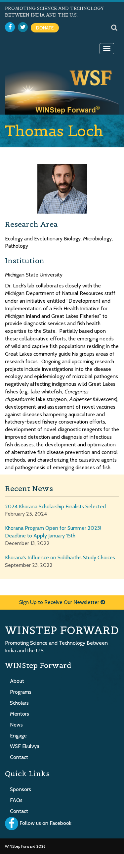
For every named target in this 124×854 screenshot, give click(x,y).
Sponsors (20, 789)
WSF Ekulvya (24, 746)
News (16, 725)
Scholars (19, 703)
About (17, 681)
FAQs (16, 800)
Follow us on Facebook (45, 823)
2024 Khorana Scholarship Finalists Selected (55, 506)
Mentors (19, 714)
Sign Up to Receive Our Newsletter (60, 602)
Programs (20, 692)
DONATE (45, 28)
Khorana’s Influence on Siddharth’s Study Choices (60, 557)
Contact (19, 757)
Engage (18, 735)
